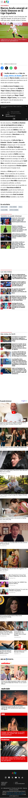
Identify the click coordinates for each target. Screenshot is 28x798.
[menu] (2, 1)
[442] (14, 773)
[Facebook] (9, 778)
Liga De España (4, 209)
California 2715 (10, 792)
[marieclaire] (14, 689)
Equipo (16, 782)
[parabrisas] (14, 740)
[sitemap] (22, 777)
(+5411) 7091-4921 (10, 794)
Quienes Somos (4, 782)
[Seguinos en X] (12, 778)
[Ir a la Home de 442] (6, 2)
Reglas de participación (19, 783)
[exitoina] (14, 663)
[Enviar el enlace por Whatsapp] (11, 67)
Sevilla (20, 206)
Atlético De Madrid (14, 209)
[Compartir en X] (6, 67)
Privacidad (3, 784)
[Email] (15, 67)
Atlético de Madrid (15, 76)
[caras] (14, 714)
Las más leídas (6, 272)
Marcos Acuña (4, 206)
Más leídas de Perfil (8, 334)
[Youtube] (16, 777)
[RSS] (19, 777)
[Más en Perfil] (9, 659)
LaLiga (6, 76)
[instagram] (5, 778)
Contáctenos (3, 783)
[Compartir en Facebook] (2, 67)
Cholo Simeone (13, 206)
